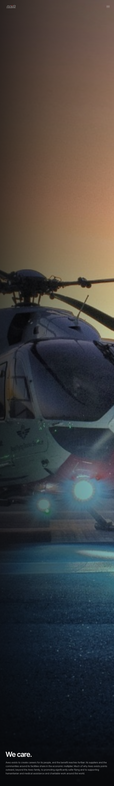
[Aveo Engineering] (11, 6)
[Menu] (108, 6)
